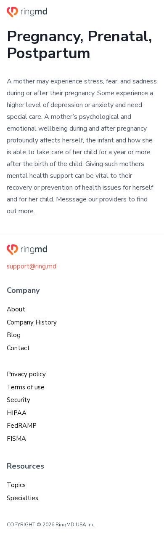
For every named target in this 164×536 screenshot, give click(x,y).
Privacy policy (26, 374)
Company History (32, 322)
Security (18, 400)
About (16, 309)
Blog (14, 335)
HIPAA (16, 413)
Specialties (22, 498)
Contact (18, 348)
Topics (16, 485)
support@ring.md (31, 266)
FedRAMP (22, 425)
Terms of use (26, 387)
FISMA (16, 438)
